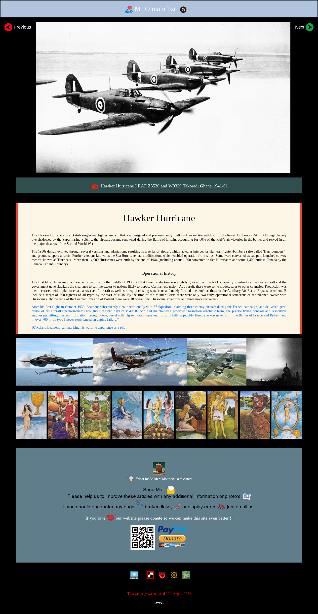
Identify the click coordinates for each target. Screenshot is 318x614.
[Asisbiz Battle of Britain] (159, 362)
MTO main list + (163, 9)
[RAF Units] (141, 576)
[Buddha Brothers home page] (173, 576)
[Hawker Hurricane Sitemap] (133, 576)
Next (300, 27)
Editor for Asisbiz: (163, 479)
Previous (21, 27)
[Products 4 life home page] (185, 576)
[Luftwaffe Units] (149, 576)
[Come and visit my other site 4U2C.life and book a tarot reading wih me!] (159, 415)
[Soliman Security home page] (161, 576)
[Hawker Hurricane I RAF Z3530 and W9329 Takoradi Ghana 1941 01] (159, 97)
